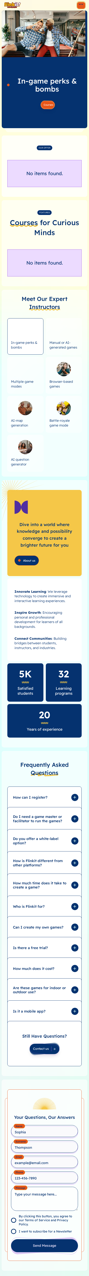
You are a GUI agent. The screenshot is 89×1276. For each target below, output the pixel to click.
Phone (19, 1172)
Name (19, 1126)
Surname (21, 1141)
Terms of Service (37, 1220)
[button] (44, 799)
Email (19, 1156)
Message (20, 1187)
